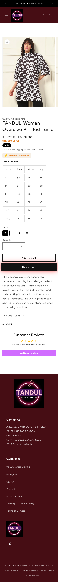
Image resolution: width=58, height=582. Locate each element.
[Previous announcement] (6, 3)
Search (10, 481)
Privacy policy (13, 570)
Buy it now (28, 266)
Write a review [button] (29, 353)
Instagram (11, 474)
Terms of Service (15, 510)
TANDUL (16, 565)
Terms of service (30, 570)
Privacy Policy (14, 496)
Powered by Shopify (29, 565)
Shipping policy (47, 570)
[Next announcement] (52, 3)
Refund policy (47, 565)
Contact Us (13, 419)
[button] (6, 15)
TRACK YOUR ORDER (18, 467)
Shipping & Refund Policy (20, 503)
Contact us (12, 489)
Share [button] (9, 323)
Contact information (30, 575)
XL (27, 232)
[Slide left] (21, 112)
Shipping (19, 150)
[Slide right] (36, 112)
